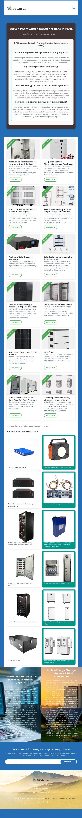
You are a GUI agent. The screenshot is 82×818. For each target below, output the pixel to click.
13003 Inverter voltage (15, 661)
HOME (25, 34)
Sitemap (72, 798)
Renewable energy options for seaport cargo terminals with (57, 210)
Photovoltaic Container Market (58, 304)
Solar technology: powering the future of (23, 353)
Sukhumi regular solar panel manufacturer (59, 504)
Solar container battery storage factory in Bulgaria (58, 623)
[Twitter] (43, 801)
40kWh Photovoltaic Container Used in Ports (43, 34)
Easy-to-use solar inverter (17, 467)
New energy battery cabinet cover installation (20, 584)
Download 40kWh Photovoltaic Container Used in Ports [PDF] (28, 426)
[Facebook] (34, 801)
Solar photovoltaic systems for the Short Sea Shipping (23, 210)
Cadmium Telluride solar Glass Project (57, 467)
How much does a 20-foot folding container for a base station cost (20, 544)
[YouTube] (48, 801)
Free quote (15, 180)
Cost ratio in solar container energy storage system (20, 505)
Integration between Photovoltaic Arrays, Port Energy (58, 163)
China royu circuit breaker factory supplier (59, 583)
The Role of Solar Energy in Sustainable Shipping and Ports (23, 305)
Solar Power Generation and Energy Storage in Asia (56, 662)
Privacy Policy (63, 798)
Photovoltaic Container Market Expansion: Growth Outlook (22, 163)
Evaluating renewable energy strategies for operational (57, 398)
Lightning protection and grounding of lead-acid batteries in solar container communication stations (57, 545)
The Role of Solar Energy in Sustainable (20, 258)
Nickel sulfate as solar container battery (22, 622)
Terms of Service (51, 798)
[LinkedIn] (38, 801)
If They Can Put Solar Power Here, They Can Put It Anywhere (23, 398)
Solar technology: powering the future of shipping (58, 258)
